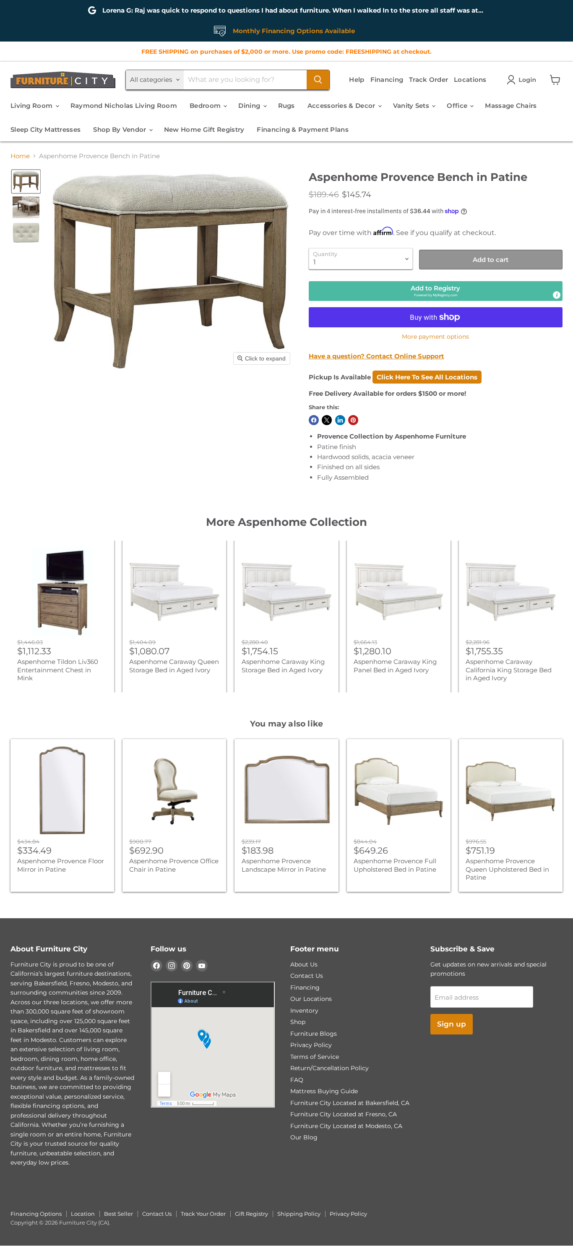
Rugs (286, 106)
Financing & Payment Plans (303, 129)
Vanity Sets (412, 106)
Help (356, 80)
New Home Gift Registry (204, 129)
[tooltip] (556, 295)
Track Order (428, 80)
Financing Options (36, 1213)
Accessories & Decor (342, 106)
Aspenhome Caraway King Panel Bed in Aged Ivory (395, 666)
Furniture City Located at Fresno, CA (343, 1114)
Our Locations (311, 999)
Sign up (451, 1024)
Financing (387, 80)
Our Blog (304, 1137)
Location (83, 1213)
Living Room (32, 106)
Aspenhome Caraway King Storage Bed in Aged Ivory (283, 666)
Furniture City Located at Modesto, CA (346, 1126)
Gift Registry (251, 1213)
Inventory (304, 1010)
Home (20, 155)
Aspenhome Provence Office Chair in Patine (174, 865)
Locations (470, 80)
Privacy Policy (311, 1045)
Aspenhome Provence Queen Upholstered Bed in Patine (507, 869)
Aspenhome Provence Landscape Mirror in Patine (284, 865)
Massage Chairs (511, 106)
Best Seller (118, 1213)
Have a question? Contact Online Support (376, 356)
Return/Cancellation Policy (329, 1068)
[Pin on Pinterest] (353, 420)
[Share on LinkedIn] (340, 420)
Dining (250, 106)
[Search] (318, 79)
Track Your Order (203, 1213)
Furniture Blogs (313, 1033)
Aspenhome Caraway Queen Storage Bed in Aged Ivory (174, 666)
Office (458, 106)
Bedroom (206, 106)
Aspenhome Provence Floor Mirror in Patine (60, 865)
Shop (297, 1022)
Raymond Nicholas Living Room (123, 106)
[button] (523, 80)
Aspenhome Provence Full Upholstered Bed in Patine (395, 865)
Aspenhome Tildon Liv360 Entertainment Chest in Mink (57, 670)
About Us (304, 964)
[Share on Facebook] (314, 420)
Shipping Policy (298, 1213)
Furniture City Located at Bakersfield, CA (349, 1103)
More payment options (435, 336)
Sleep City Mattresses (45, 129)
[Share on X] (327, 420)
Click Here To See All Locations (427, 377)
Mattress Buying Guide (324, 1091)
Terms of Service (314, 1057)
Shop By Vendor (120, 129)
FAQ (296, 1080)
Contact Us (306, 976)
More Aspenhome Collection (286, 522)
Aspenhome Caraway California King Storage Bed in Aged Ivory (509, 670)
